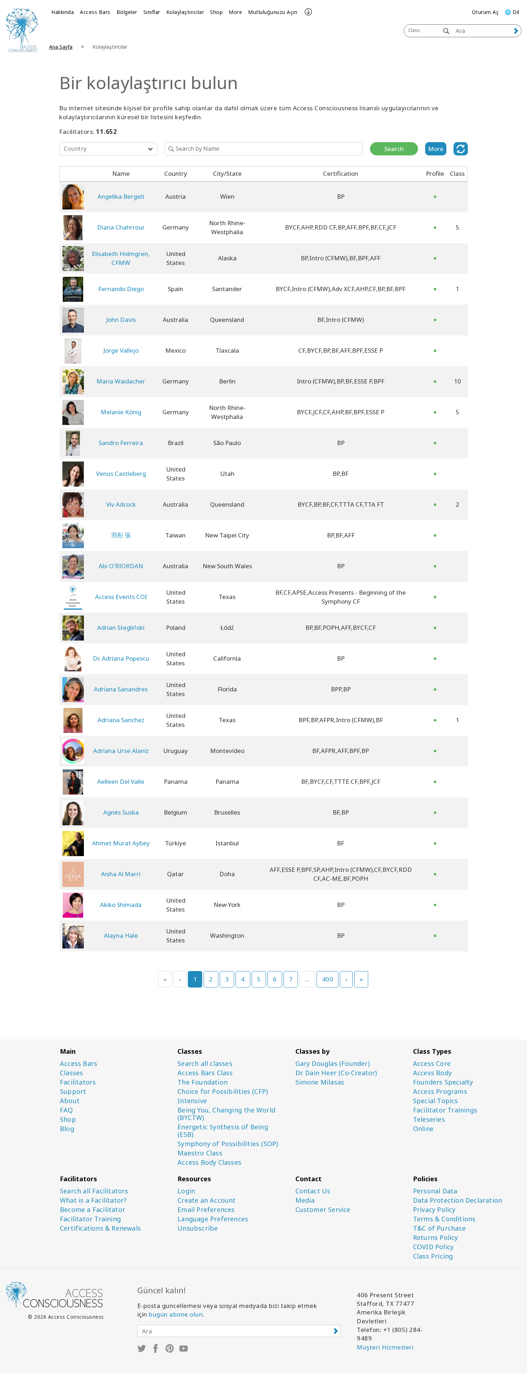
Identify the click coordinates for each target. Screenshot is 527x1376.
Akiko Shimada (121, 905)
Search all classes (204, 1063)
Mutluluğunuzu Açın (272, 12)
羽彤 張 (121, 535)
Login (186, 1191)
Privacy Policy (434, 1209)
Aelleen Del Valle (120, 781)
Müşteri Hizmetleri (385, 1347)
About (70, 1101)
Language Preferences (212, 1219)
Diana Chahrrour (121, 227)
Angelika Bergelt (121, 196)
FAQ (66, 1110)
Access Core (432, 1063)
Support (73, 1091)
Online (423, 1129)
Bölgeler (127, 12)
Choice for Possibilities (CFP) (222, 1091)
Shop (216, 12)
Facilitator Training (90, 1219)
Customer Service (323, 1209)
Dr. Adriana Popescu (121, 658)
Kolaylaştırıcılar (185, 12)
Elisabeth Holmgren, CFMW (121, 258)
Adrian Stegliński (120, 627)
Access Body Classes (209, 1162)
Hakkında (62, 12)
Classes (71, 1073)
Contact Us (313, 1191)
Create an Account (206, 1200)
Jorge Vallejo (121, 350)
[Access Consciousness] (21, 29)
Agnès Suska (121, 812)
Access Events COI (121, 597)
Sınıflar (151, 12)
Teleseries (429, 1119)
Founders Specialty (443, 1082)
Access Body (432, 1073)
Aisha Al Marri (121, 874)
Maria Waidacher (120, 381)
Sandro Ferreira (121, 443)
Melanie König (121, 412)
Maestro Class (199, 1153)
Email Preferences (205, 1209)
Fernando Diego (121, 289)
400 (327, 979)
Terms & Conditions (444, 1219)
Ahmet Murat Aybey (121, 843)
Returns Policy (435, 1237)
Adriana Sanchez (121, 720)
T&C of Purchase (439, 1228)
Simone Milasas (320, 1082)
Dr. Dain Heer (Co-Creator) (336, 1073)
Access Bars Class (205, 1073)
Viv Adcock (121, 504)
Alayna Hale (121, 935)
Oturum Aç (485, 12)
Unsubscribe (197, 1228)
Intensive (192, 1101)
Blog (67, 1129)
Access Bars (95, 12)
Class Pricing (433, 1256)
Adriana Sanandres (121, 689)
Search (394, 149)
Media (305, 1200)
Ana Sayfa (60, 46)
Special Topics (435, 1101)
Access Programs (440, 1091)
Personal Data (435, 1191)
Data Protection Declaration (457, 1200)
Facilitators (78, 1082)
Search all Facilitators (94, 1191)
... (307, 979)
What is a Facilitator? (93, 1200)
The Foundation (202, 1082)
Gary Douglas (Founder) (332, 1063)
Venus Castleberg (121, 473)
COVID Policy (433, 1247)
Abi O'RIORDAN (121, 566)
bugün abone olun (176, 1314)
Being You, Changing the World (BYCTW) (226, 1113)
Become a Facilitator (92, 1209)
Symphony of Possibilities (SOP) (227, 1144)
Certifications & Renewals (100, 1228)
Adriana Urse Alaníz (121, 751)
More (235, 12)
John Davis (121, 319)
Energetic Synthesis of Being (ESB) (222, 1130)
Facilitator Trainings (445, 1110)
